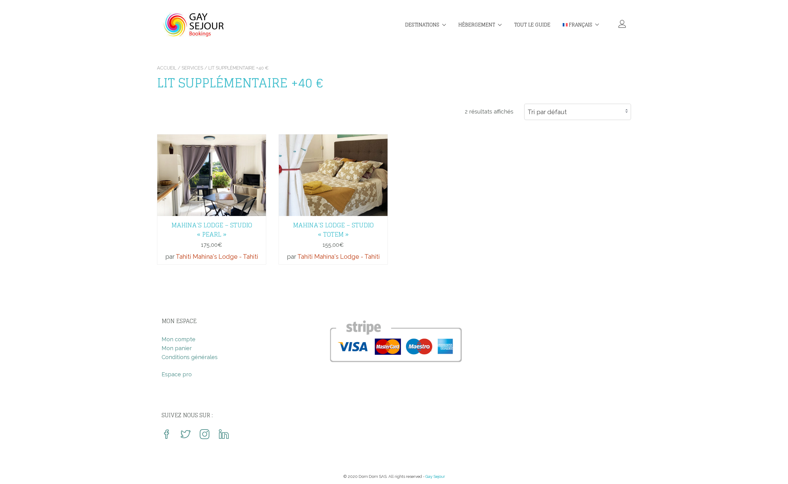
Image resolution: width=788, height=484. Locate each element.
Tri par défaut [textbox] (547, 112)
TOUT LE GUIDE (532, 24)
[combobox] (577, 112)
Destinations (422, 24)
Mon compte (178, 339)
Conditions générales (190, 357)
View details (211, 171)
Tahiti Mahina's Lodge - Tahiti (217, 256)
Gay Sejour (435, 476)
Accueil (166, 68)
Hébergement (476, 24)
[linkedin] (224, 435)
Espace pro (177, 374)
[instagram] (205, 435)
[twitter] (186, 435)
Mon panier (177, 348)
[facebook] (166, 435)
